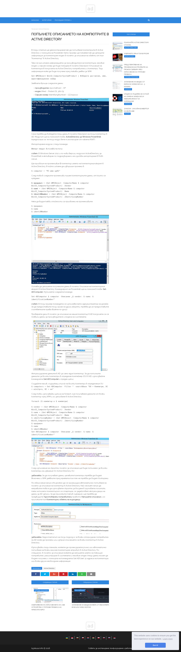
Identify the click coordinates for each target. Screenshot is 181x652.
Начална (34, 29)
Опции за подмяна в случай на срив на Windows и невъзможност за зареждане (136, 97)
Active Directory (44, 29)
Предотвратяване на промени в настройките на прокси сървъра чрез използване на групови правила (136, 69)
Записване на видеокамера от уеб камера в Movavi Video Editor (90, 606)
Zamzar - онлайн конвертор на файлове (136, 110)
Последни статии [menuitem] (62, 20)
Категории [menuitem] (46, 20)
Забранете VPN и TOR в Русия (136, 53)
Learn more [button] (168, 639)
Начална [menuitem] (35, 20)
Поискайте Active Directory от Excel (136, 44)
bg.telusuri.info (37, 648)
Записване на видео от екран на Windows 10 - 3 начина (134, 84)
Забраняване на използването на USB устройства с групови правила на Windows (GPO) (48, 607)
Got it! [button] (155, 645)
